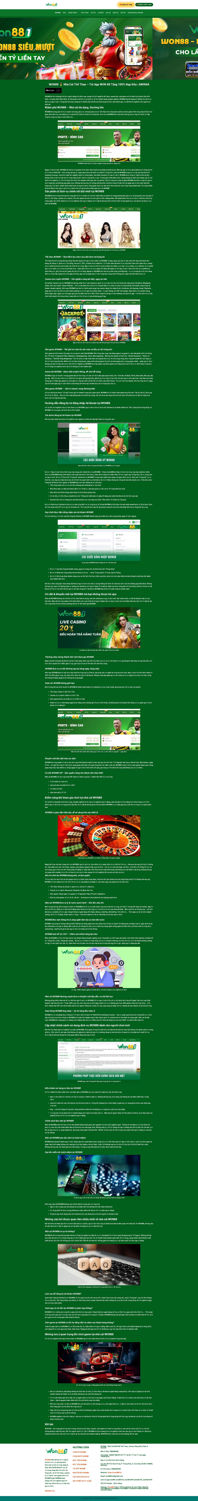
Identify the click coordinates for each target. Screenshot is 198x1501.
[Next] (191, 49)
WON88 (57, 13)
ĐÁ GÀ (108, 13)
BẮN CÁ (115, 13)
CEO (64, 13)
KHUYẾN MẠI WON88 (135, 13)
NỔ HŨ (123, 13)
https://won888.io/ (115, 1473)
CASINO (101, 13)
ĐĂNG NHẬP (72, 13)
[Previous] (6, 49)
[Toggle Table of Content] (57, 90)
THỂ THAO (85, 13)
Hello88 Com (50, 1491)
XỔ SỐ (93, 13)
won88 (111, 1487)
